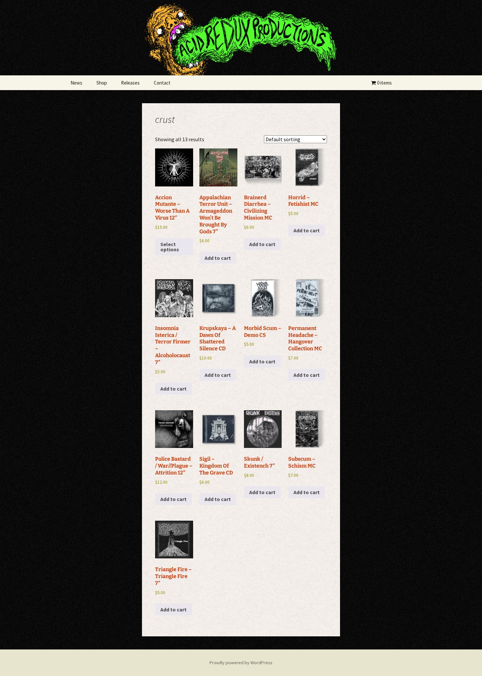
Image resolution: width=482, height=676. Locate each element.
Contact (162, 83)
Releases (130, 83)
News (76, 83)
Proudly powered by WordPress (241, 663)
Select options (169, 247)
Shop (101, 83)
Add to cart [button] (218, 258)
